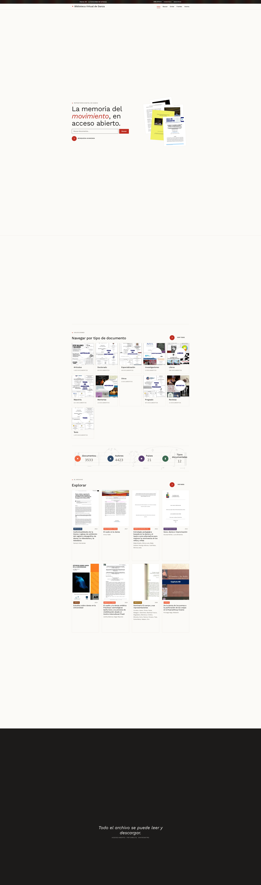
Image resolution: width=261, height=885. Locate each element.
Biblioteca (158, 1)
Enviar (172, 6)
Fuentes (179, 6)
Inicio (158, 6)
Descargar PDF (79, 557)
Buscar (165, 6)
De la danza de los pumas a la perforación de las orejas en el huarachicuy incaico (175, 607)
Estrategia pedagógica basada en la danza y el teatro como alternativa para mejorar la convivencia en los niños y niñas (145, 536)
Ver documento (79, 553)
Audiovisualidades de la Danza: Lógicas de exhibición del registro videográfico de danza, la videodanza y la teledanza (85, 536)
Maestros (177, 2)
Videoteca (167, 2)
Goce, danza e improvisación (175, 532)
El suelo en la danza (111, 532)
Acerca (186, 6)
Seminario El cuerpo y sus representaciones (144, 606)
